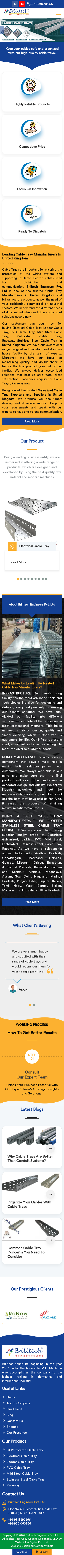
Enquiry (43, 1552)
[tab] (32, 604)
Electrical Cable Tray (22, 1456)
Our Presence (17, 1432)
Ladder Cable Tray (20, 1461)
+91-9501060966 (19, 1523)
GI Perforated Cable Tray (25, 1450)
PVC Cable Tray (18, 1467)
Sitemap (12, 1426)
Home (11, 1397)
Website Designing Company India (32, 1546)
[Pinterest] (22, 4)
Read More (32, 421)
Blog (10, 1415)
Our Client (14, 1409)
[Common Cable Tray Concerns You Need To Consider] (32, 1229)
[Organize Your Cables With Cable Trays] (32, 1183)
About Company (18, 1403)
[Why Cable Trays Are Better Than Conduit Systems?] (32, 1137)
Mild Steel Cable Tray (22, 1473)
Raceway (13, 1485)
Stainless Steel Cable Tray (25, 1479)
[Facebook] (15, 4)
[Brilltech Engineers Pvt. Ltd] (16, 12)
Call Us (23, 1552)
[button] (18, 579)
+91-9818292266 (42, 4)
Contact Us (15, 1420)
